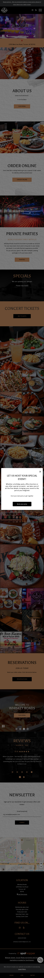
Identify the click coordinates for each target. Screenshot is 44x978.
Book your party (22, 504)
